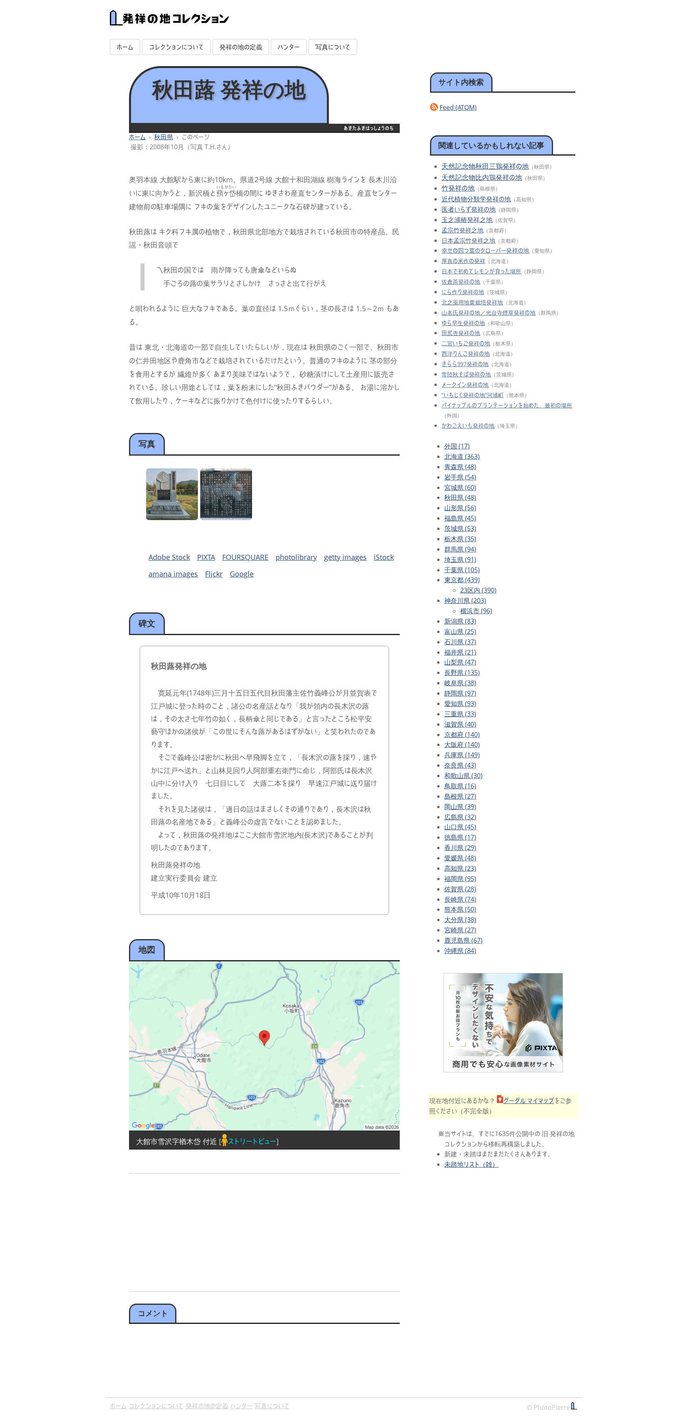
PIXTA (206, 557)
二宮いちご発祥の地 (466, 343)
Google (242, 574)
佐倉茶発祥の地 (461, 281)
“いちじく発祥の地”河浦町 (473, 395)
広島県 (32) (460, 817)
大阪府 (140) (462, 744)
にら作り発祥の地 (463, 292)
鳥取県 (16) (460, 786)
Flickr (214, 574)
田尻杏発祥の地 (461, 333)
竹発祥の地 (458, 188)
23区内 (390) (478, 590)
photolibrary (296, 557)
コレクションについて (176, 47)
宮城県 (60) (460, 487)
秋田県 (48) (460, 497)
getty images (345, 557)
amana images (173, 574)
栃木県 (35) (460, 538)
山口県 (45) (460, 827)
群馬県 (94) (460, 549)
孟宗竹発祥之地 (462, 230)
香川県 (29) (460, 847)
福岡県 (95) (460, 878)
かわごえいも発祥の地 (468, 425)
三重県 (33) (460, 713)
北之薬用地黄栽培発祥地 (472, 302)
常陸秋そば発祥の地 (466, 374)
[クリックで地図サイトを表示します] (264, 1045)
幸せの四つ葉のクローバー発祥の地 (485, 250)
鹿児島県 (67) (463, 940)
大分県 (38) (460, 919)
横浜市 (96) (476, 610)
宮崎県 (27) (460, 930)
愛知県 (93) (460, 703)
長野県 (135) (462, 672)
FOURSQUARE (245, 557)
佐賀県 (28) (460, 889)
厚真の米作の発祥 (463, 261)
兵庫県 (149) (462, 754)
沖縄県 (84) (460, 950)
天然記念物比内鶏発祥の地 (482, 177)
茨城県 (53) (460, 528)
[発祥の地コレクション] (169, 21)
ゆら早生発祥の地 (463, 323)
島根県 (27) (460, 796)
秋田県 (163, 137)
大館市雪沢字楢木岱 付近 (176, 1141)
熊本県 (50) (460, 909)
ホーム (125, 47)
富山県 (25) (460, 631)
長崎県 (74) (460, 899)
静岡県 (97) (460, 693)
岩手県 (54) (460, 477)
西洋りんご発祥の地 (466, 353)
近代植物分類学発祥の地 (476, 199)
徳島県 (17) (460, 837)
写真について (332, 47)
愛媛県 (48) (460, 858)
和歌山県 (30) (463, 775)
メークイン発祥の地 (465, 384)
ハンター (289, 47)
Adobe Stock (169, 557)
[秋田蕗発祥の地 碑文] (226, 517)
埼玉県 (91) (460, 559)
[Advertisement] (195, 1229)
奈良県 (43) (460, 765)
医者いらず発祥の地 (469, 209)
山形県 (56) (460, 507)
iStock (384, 557)
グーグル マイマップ (528, 1100)
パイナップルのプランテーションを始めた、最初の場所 (507, 405)
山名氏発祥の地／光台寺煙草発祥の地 (489, 312)
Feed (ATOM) (458, 107)
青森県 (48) (460, 466)
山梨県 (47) (460, 662)
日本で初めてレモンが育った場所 (481, 271)
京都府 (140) (462, 734)
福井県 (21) (460, 652)
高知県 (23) (460, 868)
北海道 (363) (462, 456)
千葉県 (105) (462, 569)
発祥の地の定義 (240, 47)
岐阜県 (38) (460, 682)
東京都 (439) (462, 579)
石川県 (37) (460, 641)
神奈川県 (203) (465, 600)
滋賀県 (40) (460, 724)
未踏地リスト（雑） (471, 1164)
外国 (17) (457, 446)
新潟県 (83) (460, 621)
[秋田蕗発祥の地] (172, 517)
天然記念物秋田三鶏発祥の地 (485, 166)
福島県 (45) (460, 518)
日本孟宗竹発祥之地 (468, 240)
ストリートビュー (252, 1141)
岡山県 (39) (460, 806)
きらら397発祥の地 (465, 364)
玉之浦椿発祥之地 (467, 219)
